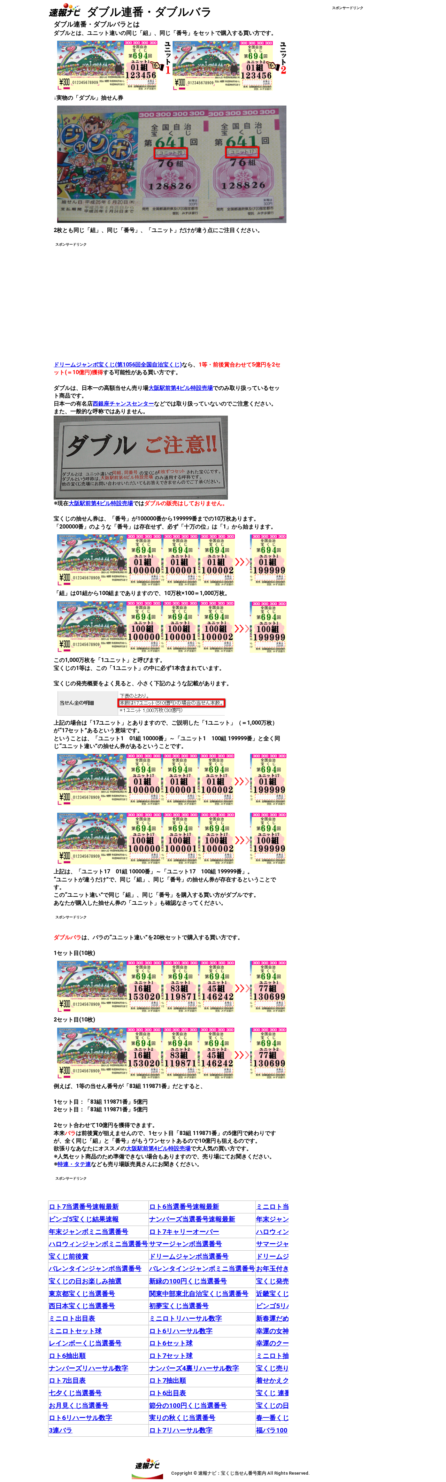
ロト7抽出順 (167, 1380)
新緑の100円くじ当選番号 (188, 1281)
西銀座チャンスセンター (123, 403)
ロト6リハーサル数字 (181, 1331)
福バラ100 (271, 1430)
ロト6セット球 (171, 1343)
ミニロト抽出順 (279, 1356)
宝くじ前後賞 (69, 1256)
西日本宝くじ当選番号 (82, 1306)
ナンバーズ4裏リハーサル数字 (194, 1368)
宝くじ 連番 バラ (281, 1393)
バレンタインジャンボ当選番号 (95, 1269)
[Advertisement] (112, 296)
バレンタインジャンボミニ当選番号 (202, 1269)
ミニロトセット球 (75, 1331)
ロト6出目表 (167, 1393)
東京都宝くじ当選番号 (82, 1294)
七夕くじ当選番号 (75, 1393)
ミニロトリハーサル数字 (185, 1318)
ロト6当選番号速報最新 (184, 1207)
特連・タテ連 (74, 1164)
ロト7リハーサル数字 (181, 1430)
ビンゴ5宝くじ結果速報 (84, 1219)
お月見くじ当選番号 (78, 1406)
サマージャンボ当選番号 (185, 1244)
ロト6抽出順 (67, 1356)
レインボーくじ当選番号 (85, 1343)
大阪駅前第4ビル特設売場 (180, 388)
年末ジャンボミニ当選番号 (88, 1232)
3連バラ (60, 1430)
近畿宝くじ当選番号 (286, 1294)
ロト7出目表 (67, 1380)
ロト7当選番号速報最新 (84, 1207)
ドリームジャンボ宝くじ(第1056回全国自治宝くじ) (118, 364)
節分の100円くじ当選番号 (188, 1406)
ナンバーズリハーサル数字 (88, 1368)
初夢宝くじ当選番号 (179, 1306)
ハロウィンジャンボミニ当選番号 (98, 1244)
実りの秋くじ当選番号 (182, 1418)
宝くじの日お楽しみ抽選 (85, 1281)
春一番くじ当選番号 (286, 1418)
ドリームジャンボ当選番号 (189, 1256)
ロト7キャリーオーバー (184, 1232)
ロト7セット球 (171, 1356)
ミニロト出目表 (72, 1318)
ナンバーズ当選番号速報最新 (192, 1219)
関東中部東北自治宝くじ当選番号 (198, 1294)
